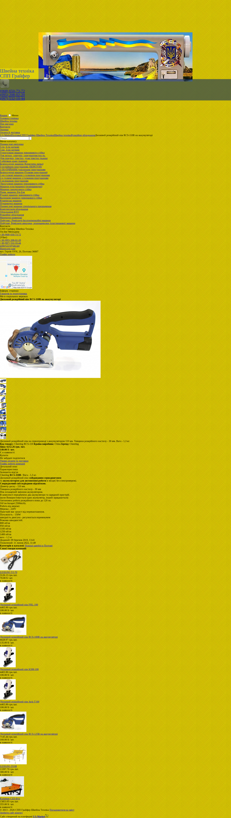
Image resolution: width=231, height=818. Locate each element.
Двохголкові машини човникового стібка (22, 183)
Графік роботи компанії (12, 463)
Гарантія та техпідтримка (13, 293)
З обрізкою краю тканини (13, 161)
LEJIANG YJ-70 (8, 572)
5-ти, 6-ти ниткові (9, 147)
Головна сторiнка (9, 118)
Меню (15, 115)
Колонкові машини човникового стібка (21, 197)
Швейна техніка (8, 121)
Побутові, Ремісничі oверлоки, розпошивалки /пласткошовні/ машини (37, 223)
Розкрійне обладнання (12, 214)
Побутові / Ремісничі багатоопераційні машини (25, 220)
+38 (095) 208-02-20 (10, 240)
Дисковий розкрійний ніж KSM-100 (19, 669)
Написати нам (7, 248)
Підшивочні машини (11, 203)
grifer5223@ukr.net (9, 246)
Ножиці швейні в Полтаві (38, 545)
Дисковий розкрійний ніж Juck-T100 (19, 701)
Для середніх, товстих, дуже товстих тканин (24, 158)
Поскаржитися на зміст (62, 810)
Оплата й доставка (10, 132)
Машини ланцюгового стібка (15, 189)
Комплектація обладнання (14, 209)
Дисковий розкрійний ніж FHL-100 (19, 604)
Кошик (4, 115)
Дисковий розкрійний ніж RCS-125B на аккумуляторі (29, 734)
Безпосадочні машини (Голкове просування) (23, 172)
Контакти (5, 126)
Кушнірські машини (11, 200)
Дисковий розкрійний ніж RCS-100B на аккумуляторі (29, 637)
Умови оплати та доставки (14, 461)
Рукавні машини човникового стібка (19, 195)
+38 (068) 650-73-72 (10, 234)
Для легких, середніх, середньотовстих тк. (22, 155)
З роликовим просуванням (14, 181)
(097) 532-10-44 (12, 99)
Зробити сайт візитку (11, 812)
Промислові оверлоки (12, 144)
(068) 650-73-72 (12, 91)
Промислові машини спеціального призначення (25, 206)
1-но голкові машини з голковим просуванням (25, 175)
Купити (4, 455)
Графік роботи (7, 254)
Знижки (4, 129)
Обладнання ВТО (9, 212)
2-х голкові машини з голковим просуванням (24, 178)
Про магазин (7, 124)
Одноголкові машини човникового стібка (22, 152)
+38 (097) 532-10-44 (10, 243)
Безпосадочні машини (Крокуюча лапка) (21, 164)
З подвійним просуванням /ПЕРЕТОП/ (21, 166)
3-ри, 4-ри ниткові (9, 149)
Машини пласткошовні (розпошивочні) (21, 186)
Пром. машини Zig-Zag (12, 192)
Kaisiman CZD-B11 (10, 798)
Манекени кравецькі (11, 217)
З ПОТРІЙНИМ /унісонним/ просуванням (22, 169)
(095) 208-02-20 (12, 95)
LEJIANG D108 (8, 766)
